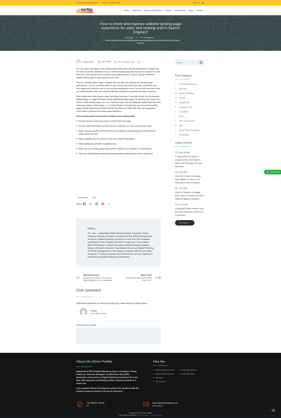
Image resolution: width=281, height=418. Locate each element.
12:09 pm (103, 313)
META (182, 116)
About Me (136, 10)
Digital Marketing (187, 93)
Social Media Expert (188, 374)
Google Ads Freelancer (189, 370)
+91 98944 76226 (95, 402)
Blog (191, 10)
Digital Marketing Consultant (165, 370)
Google (182, 98)
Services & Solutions (153, 10)
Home (126, 10)
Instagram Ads (186, 107)
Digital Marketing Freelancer (164, 374)
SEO (132, 62)
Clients (168, 10)
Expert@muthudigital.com (165, 402)
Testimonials (180, 10)
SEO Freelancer (160, 382)
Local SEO (184, 111)
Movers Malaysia (143, 415)
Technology (184, 134)
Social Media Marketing (189, 130)
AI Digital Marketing (188, 84)
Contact (199, 10)
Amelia (94, 310)
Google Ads (184, 102)
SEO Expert (159, 378)
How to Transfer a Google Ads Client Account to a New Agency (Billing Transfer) (189, 195)
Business (183, 88)
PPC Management (124, 62)
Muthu (92, 62)
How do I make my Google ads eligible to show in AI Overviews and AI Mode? (188, 179)
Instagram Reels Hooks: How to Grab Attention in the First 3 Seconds (189, 212)
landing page (83, 197)
